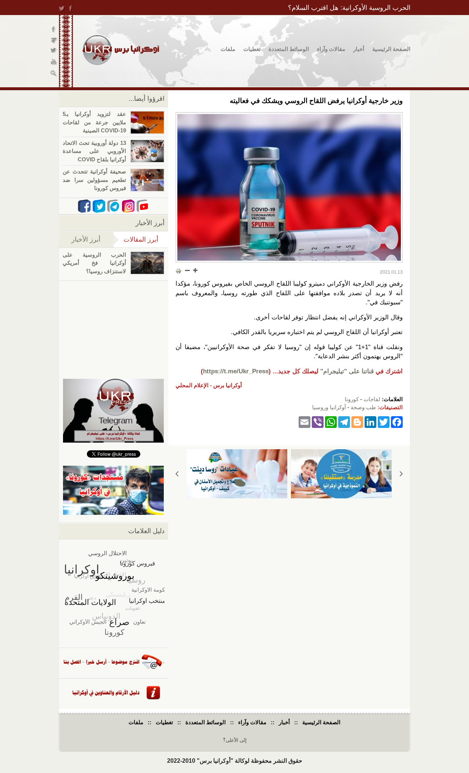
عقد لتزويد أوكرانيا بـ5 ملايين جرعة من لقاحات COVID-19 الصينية (94, 122)
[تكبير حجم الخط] (194, 270)
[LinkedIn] (370, 421)
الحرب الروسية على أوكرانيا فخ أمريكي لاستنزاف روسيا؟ (94, 263)
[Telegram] (344, 421)
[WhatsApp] (331, 421)
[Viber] (318, 421)
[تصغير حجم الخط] (187, 270)
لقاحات (371, 399)
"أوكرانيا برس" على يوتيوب (54, 62)
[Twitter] (383, 421)
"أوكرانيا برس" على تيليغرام (54, 40)
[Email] (304, 421)
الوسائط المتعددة (289, 49)
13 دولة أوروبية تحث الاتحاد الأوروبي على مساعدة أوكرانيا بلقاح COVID (94, 151)
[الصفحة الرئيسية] (120, 50)
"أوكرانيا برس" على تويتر (54, 51)
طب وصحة (363, 407)
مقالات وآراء (331, 49)
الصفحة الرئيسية (391, 49)
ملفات (228, 49)
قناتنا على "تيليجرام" (347, 371)
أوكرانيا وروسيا (329, 407)
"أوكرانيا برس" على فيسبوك (54, 29)
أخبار (358, 49)
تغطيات (252, 49)
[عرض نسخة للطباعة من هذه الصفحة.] (178, 271)
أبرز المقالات (136, 239)
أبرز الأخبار (85, 239)
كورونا (352, 399)
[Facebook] (397, 421)
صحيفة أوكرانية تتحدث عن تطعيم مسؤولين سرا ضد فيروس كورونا (94, 179)
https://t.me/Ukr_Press (236, 371)
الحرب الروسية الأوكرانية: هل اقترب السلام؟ (349, 7)
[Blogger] (357, 421)
